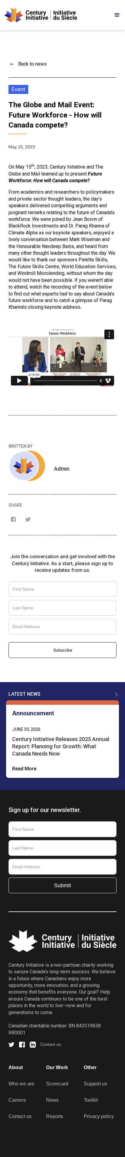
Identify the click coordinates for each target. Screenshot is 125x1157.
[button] (105, 15)
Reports (54, 1116)
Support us (95, 1083)
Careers (17, 1100)
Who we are (21, 1083)
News (52, 1100)
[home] (40, 15)
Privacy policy (99, 1116)
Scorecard (57, 1083)
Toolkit (91, 1100)
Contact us (50, 1044)
